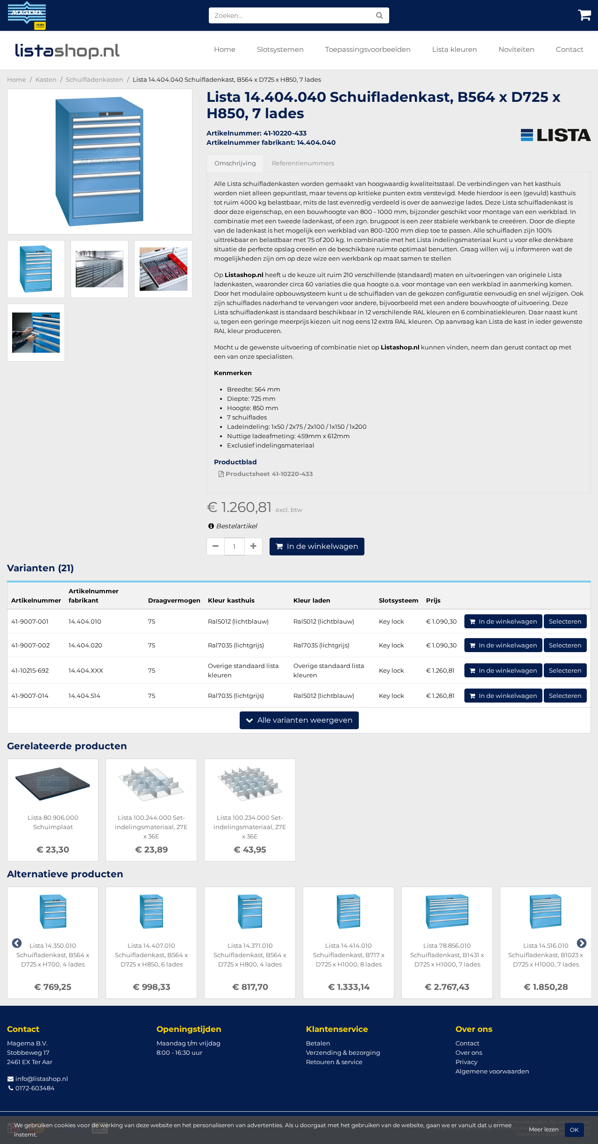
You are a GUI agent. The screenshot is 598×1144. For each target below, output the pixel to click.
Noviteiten (516, 49)
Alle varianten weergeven (304, 720)
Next (580, 942)
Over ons (469, 1052)
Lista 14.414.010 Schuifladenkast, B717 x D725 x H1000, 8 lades (348, 955)
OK (574, 1130)
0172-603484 (34, 1088)
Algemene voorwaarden (492, 1071)
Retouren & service (334, 1062)
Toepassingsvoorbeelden (368, 49)
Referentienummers (303, 163)
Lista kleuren (454, 49)
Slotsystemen (280, 49)
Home (224, 49)
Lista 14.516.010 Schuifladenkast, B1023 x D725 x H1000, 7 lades (545, 955)
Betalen (318, 1043)
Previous (16, 942)
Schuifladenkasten (94, 79)
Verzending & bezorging (343, 1052)
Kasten (46, 79)
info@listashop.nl (41, 1078)
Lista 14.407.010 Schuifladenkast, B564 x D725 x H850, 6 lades (151, 955)
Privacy (466, 1062)
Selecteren (565, 621)
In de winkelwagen (321, 546)
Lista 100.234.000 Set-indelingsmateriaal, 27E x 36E (250, 827)
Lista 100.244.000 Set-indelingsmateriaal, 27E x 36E (151, 827)
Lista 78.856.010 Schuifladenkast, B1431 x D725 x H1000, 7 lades (447, 955)
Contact (570, 49)
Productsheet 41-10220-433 (268, 473)
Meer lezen (544, 1129)
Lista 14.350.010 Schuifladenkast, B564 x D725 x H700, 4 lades (52, 955)
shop (67, 50)
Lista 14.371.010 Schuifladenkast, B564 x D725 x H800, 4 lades (250, 955)
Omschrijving (235, 163)
